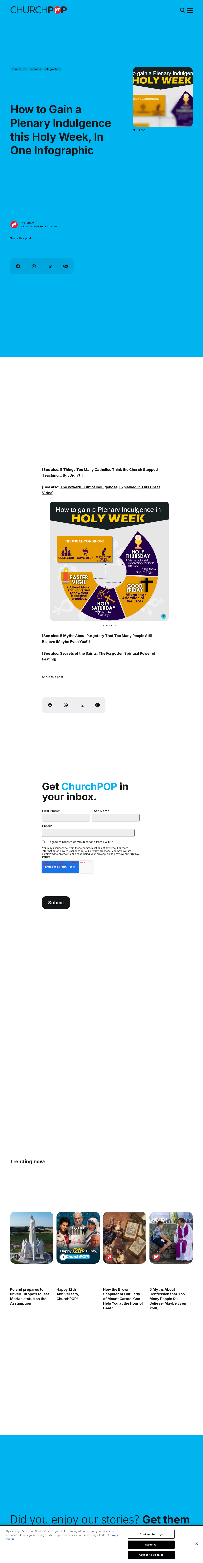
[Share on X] (50, 266)
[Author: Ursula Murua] (63, 1257)
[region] (101, 1544)
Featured (35, 69)
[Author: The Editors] (14, 225)
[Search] (182, 10)
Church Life (19, 69)
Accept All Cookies (151, 1554)
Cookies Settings (151, 1534)
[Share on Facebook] (18, 266)
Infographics (52, 69)
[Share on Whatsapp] (34, 266)
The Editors (27, 222)
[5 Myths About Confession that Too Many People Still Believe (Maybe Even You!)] (171, 1238)
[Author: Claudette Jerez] (17, 1257)
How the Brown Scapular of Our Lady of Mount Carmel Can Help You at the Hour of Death (123, 1298)
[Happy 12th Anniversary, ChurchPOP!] (78, 1238)
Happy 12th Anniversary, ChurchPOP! (68, 1294)
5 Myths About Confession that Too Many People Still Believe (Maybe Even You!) (167, 1298)
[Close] (196, 1543)
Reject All (151, 1544)
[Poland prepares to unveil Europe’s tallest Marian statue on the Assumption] (31, 1238)
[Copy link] (66, 266)
